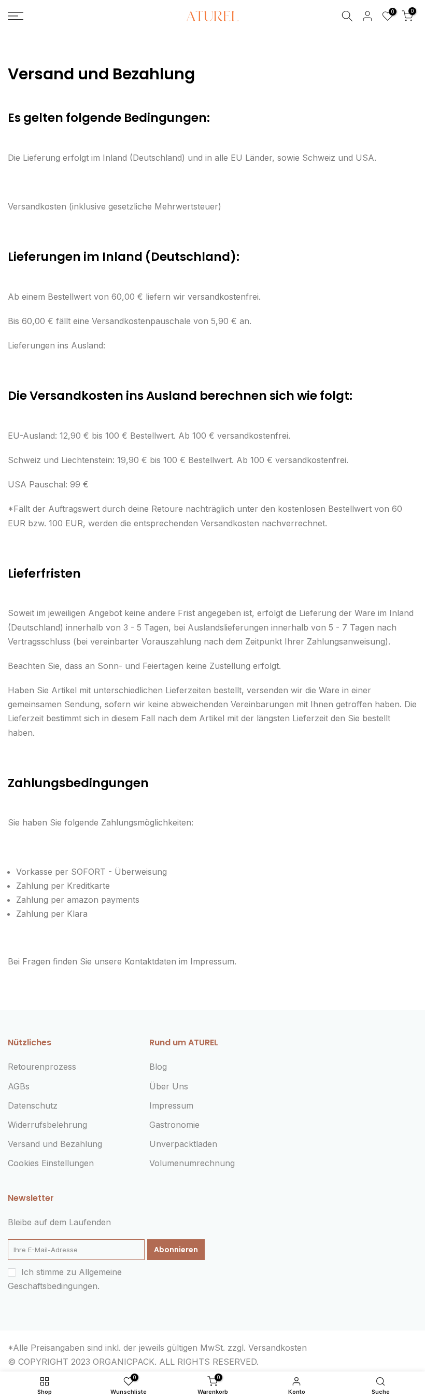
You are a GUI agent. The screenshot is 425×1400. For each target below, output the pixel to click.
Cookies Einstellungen (51, 1163)
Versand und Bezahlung (55, 1144)
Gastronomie (174, 1124)
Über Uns (168, 1086)
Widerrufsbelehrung (47, 1124)
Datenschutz (33, 1105)
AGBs (19, 1086)
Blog (158, 1066)
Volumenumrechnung (192, 1163)
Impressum (171, 1105)
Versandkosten (277, 1347)
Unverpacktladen (183, 1144)
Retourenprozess (42, 1066)
